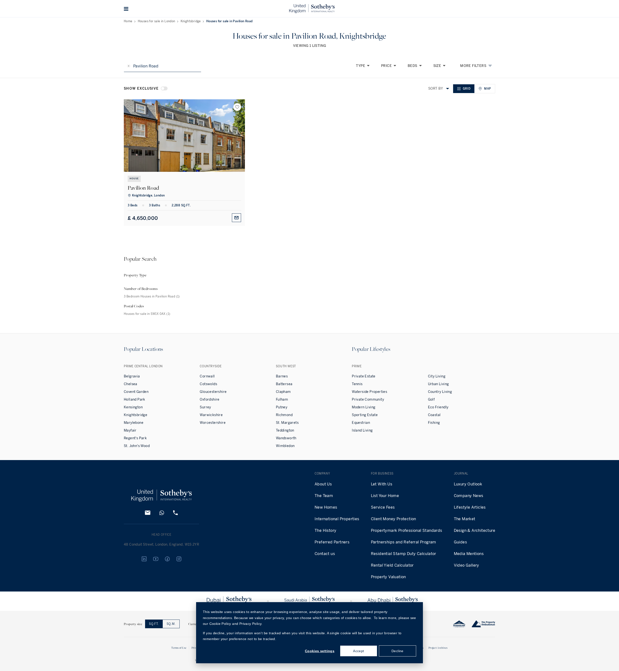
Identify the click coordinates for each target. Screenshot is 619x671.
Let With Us (381, 484)
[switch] (164, 88)
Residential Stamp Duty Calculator (403, 553)
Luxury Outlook (468, 484)
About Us (323, 484)
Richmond (284, 415)
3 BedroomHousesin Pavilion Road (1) (152, 296)
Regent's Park (135, 438)
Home (128, 21)
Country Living (440, 392)
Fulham (282, 399)
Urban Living (438, 384)
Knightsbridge (191, 21)
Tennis (357, 384)
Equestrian (361, 423)
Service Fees (383, 507)
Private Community (368, 399)
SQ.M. (171, 624)
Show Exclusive (141, 89)
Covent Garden (136, 392)
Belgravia (132, 376)
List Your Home (385, 495)
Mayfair (130, 430)
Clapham (283, 392)
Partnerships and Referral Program (403, 542)
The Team (324, 495)
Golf (431, 399)
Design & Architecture (474, 530)
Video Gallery (466, 565)
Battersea (284, 384)
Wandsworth (286, 438)
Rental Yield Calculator (392, 565)
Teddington (285, 430)
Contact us (325, 553)
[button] (126, 8)
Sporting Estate (365, 415)
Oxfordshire (209, 399)
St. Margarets (287, 423)
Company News (468, 495)
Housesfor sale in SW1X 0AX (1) (147, 314)
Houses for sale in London (156, 21)
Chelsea (130, 384)
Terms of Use (178, 647)
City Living (436, 376)
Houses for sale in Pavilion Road (229, 21)
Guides (460, 542)
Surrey (205, 407)
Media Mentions (469, 553)
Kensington (133, 407)
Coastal (434, 415)
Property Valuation (388, 577)
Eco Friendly (438, 407)
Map (487, 88)
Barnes (282, 376)
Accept (358, 651)
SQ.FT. (154, 624)
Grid (467, 88)
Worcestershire (213, 423)
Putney (281, 407)
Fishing (434, 423)
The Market (464, 519)
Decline (397, 651)
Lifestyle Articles (470, 507)
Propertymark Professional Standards (406, 530)
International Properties (337, 519)
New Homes (326, 507)
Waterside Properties (369, 392)
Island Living (362, 430)
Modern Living (363, 407)
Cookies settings (319, 651)
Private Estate (364, 376)
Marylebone (133, 423)
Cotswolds (208, 384)
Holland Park (134, 399)
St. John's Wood (137, 446)
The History (325, 530)
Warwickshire (211, 415)
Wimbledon (285, 446)
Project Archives (438, 647)
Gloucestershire (213, 392)
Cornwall (207, 376)
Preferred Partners (332, 542)
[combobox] (447, 89)
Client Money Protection (393, 519)
